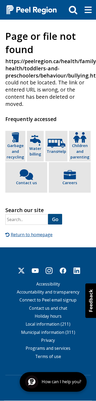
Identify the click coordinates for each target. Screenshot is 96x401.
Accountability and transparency (48, 292)
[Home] (29, 9)
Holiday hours (48, 316)
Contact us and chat (48, 308)
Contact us (26, 182)
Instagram (49, 270)
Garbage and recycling (15, 151)
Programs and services (48, 348)
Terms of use (48, 356)
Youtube (35, 270)
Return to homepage (32, 235)
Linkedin (76, 270)
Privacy (48, 340)
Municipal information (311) (48, 332)
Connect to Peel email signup (48, 300)
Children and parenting (79, 151)
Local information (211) (48, 324)
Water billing (35, 151)
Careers (69, 182)
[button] (90, 300)
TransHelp (56, 151)
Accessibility (48, 284)
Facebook (63, 270)
